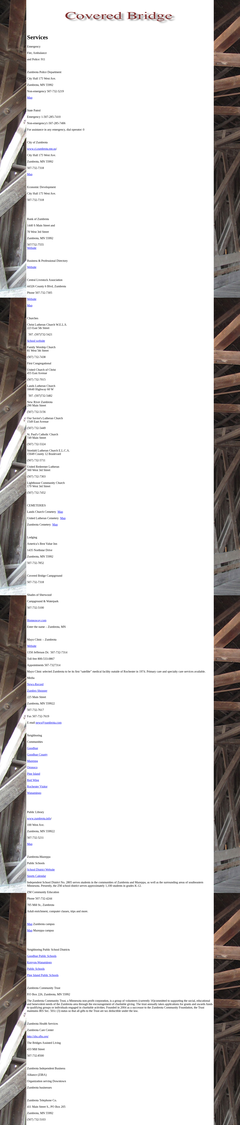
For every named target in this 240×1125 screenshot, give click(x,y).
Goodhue (32, 748)
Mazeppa (32, 761)
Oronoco (32, 767)
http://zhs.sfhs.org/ (38, 1036)
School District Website (41, 869)
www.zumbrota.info (39, 818)
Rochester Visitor (37, 786)
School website (36, 340)
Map (29, 97)
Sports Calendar (36, 876)
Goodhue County (37, 754)
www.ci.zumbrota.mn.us (41, 148)
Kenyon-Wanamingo (39, 962)
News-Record (35, 684)
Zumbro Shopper (37, 690)
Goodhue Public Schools (41, 956)
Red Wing (33, 780)
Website (31, 248)
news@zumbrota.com (49, 722)
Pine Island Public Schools (42, 975)
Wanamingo (34, 792)
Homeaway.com (36, 620)
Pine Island (33, 773)
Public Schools (36, 968)
